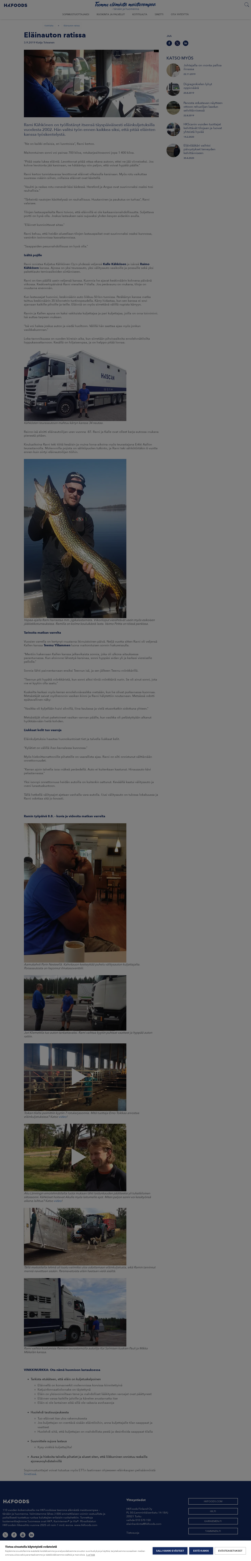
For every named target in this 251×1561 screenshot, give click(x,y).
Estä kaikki (201, 1551)
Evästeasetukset (230, 1551)
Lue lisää (90, 1554)
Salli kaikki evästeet (170, 1551)
